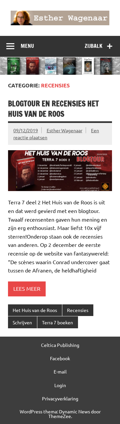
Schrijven (22, 322)
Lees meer (26, 288)
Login (60, 385)
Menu (27, 46)
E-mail (60, 371)
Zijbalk (93, 46)
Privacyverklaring (60, 398)
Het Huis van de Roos (35, 310)
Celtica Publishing (60, 345)
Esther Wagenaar (64, 130)
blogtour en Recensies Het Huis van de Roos (53, 108)
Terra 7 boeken (57, 322)
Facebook (60, 358)
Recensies (77, 310)
